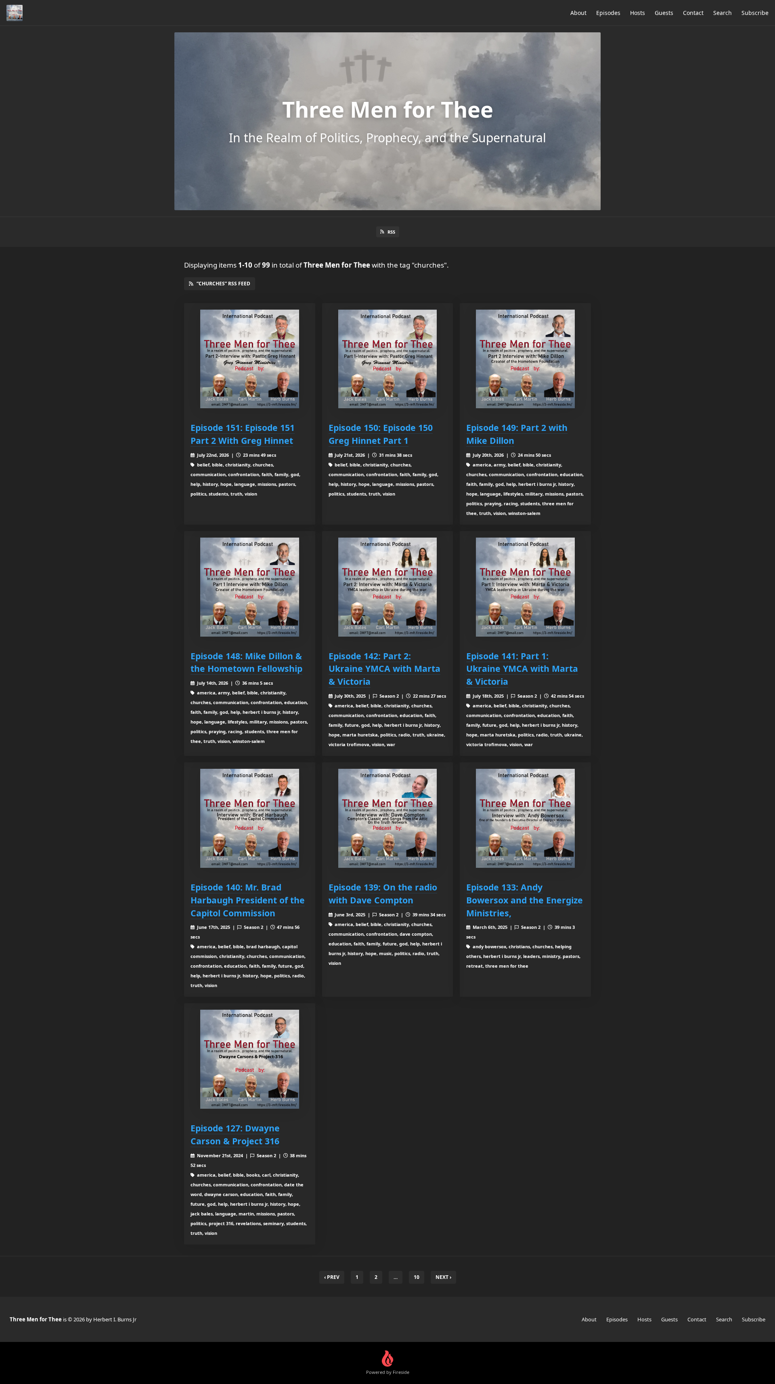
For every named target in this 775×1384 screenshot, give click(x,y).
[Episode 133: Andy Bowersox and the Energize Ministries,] (525, 818)
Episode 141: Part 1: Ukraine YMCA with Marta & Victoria (522, 669)
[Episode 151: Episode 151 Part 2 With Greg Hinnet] (249, 359)
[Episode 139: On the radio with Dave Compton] (387, 818)
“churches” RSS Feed (223, 283)
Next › (443, 1277)
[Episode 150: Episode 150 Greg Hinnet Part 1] (387, 359)
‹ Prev (331, 1277)
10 (416, 1277)
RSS (391, 232)
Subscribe (755, 13)
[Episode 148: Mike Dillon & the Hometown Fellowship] (249, 587)
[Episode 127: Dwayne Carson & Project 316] (249, 1059)
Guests (664, 13)
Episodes (608, 13)
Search (722, 13)
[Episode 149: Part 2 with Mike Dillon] (525, 359)
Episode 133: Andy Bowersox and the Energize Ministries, (524, 900)
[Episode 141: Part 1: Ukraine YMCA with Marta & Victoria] (525, 587)
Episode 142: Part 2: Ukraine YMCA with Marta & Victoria (384, 669)
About (578, 13)
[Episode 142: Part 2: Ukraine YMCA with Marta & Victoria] (387, 587)
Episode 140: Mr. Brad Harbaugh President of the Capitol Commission (248, 900)
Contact (693, 13)
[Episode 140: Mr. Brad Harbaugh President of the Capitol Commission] (249, 818)
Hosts (637, 13)
